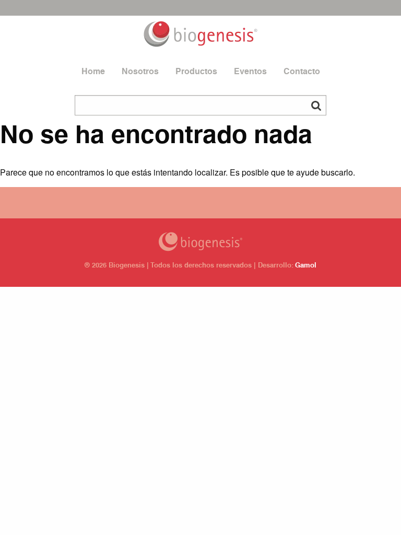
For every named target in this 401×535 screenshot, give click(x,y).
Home (93, 72)
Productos (196, 72)
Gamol (305, 266)
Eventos (250, 72)
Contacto (302, 72)
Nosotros (140, 72)
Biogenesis (200, 241)
